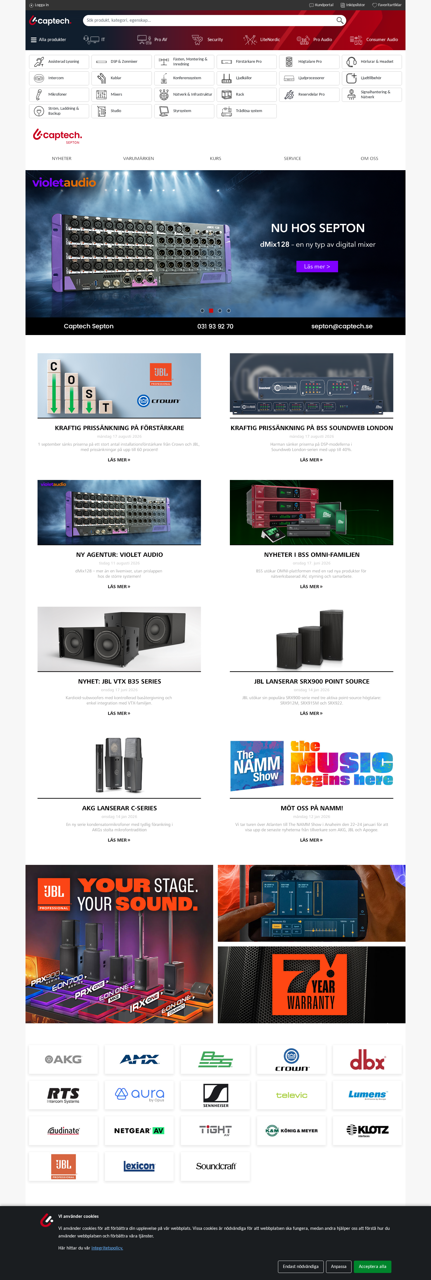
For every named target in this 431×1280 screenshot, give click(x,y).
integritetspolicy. (107, 1248)
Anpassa (339, 1266)
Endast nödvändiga (301, 1266)
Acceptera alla (372, 1266)
